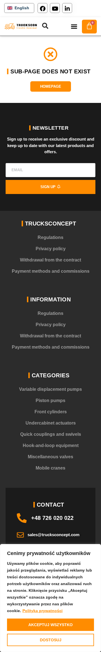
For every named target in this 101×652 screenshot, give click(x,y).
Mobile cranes (50, 468)
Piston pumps (50, 400)
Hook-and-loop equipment (51, 445)
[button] (74, 26)
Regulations (50, 237)
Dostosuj (50, 640)
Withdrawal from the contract (50, 260)
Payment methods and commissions (50, 271)
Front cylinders (51, 411)
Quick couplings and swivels (50, 434)
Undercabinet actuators (51, 423)
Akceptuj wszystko (50, 624)
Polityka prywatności (42, 610)
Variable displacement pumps (50, 389)
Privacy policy (51, 248)
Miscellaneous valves (50, 456)
